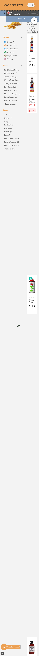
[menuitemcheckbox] (13, 42)
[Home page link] (13, 5)
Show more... (10, 104)
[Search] (33, 5)
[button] (13, 37)
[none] (32, 53)
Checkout (32, 13)
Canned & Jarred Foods (32, 27)
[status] (10, 13)
